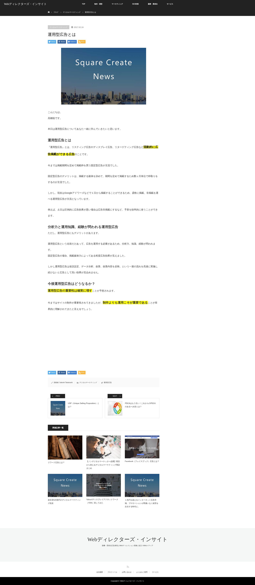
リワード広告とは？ (56, 462)
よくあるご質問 (141, 572)
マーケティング (117, 4)
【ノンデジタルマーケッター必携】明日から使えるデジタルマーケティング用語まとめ (103, 464)
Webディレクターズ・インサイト (25, 4)
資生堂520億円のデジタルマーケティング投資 (64, 501)
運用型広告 (108, 382)
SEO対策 (135, 4)
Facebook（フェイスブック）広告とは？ (142, 461)
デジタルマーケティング (58, 27)
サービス (170, 4)
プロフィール (112, 572)
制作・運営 (98, 4)
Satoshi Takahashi (66, 382)
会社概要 (99, 572)
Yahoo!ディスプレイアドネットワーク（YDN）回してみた (102, 501)
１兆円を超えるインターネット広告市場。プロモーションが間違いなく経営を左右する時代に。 (141, 503)
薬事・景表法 (153, 4)
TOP (83, 4)
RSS (127, 566)
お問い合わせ (126, 572)
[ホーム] (49, 9)
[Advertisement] (103, 341)
